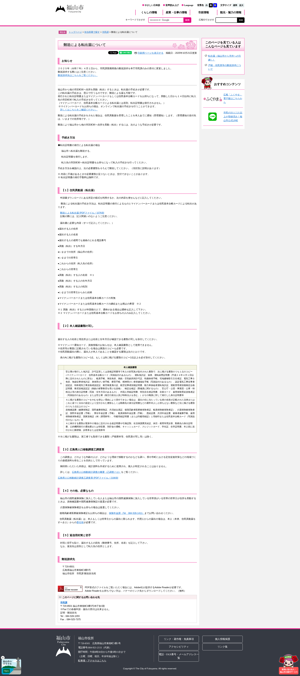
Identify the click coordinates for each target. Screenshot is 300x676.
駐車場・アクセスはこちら (92, 660)
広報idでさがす (206, 19)
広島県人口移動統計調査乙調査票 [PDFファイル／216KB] (88, 477)
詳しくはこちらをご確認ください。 (79, 109)
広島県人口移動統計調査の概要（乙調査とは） (96, 472)
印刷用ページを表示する (150, 53)
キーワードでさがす (135, 19)
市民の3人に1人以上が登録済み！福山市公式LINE (232, 116)
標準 (235, 5)
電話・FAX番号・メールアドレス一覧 (179, 656)
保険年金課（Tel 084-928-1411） (126, 513)
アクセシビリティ (179, 646)
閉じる (3, 658)
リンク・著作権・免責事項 (179, 639)
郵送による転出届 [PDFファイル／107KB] (82, 212)
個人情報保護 (222, 639)
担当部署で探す (92, 32)
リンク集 (223, 646)
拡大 (241, 5)
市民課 (105, 32)
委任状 (80, 522)
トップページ (75, 32)
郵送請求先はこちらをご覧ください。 (78, 75)
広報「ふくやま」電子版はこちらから (232, 98)
